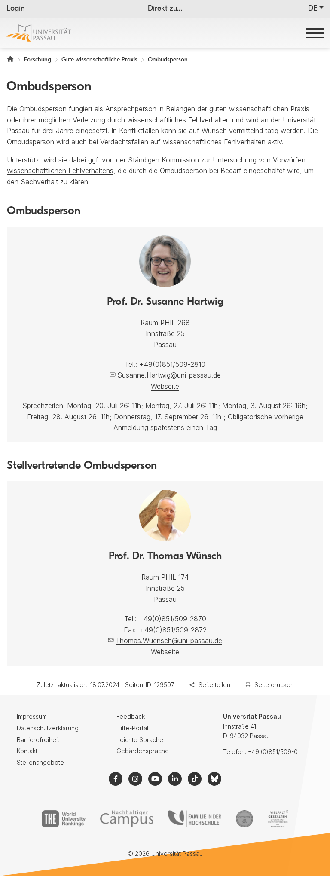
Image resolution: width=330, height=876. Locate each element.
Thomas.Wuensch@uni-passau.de (169, 640)
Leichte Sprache (139, 739)
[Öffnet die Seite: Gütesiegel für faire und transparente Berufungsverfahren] (244, 818)
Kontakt (27, 750)
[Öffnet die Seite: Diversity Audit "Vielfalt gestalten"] (278, 818)
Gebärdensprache (142, 750)
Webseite (165, 386)
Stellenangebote (40, 762)
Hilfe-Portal (132, 728)
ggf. (94, 160)
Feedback (130, 716)
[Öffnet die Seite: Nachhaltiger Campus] (127, 818)
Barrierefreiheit (38, 739)
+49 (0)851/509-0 (273, 751)
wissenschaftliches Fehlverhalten (178, 120)
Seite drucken (274, 684)
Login (15, 9)
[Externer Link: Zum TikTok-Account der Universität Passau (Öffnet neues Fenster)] (195, 779)
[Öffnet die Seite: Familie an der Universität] (194, 818)
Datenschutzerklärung (48, 728)
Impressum (32, 716)
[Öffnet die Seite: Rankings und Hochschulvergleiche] (63, 818)
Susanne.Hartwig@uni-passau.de (169, 375)
